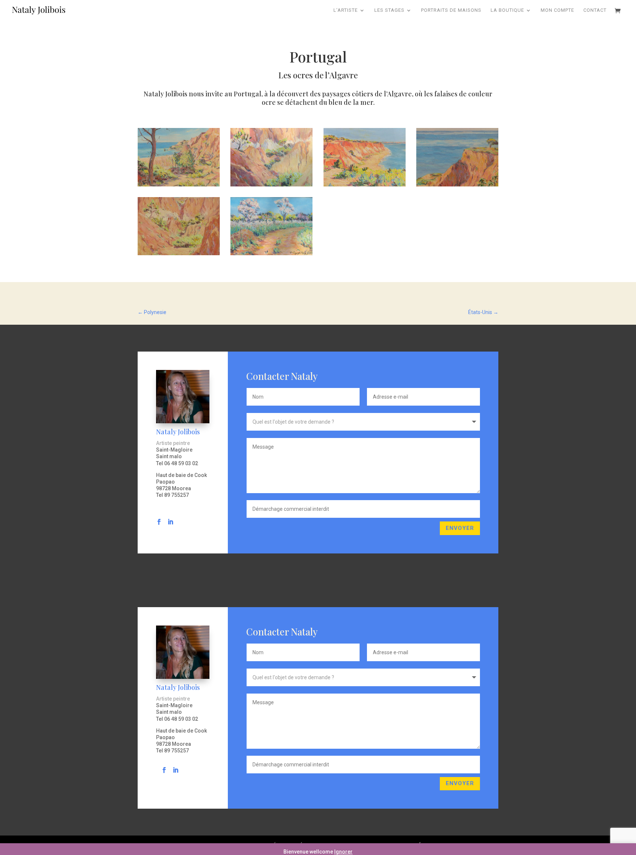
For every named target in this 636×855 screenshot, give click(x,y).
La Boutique (507, 10)
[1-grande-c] (179, 185)
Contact (595, 10)
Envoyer (460, 528)
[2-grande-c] (271, 253)
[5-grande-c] (271, 185)
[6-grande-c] (179, 253)
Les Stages (389, 10)
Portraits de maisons (451, 10)
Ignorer (343, 852)
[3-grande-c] (457, 185)
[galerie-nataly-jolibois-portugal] (365, 185)
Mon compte (557, 10)
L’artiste (345, 10)
